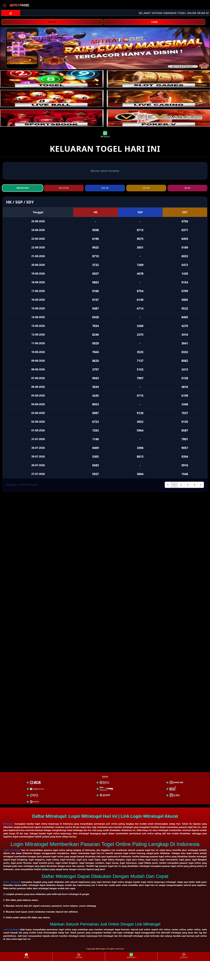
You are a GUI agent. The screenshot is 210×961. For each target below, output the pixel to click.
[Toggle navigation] (4, 5)
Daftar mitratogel (11, 882)
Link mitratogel (11, 929)
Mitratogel (8, 824)
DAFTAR (52, 22)
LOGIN (154, 22)
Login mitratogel (11, 850)
